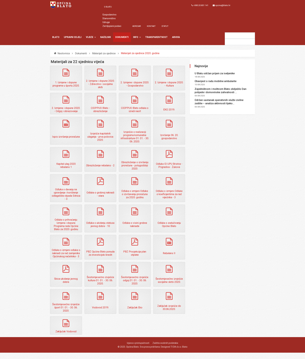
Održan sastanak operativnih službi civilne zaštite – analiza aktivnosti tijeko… (219, 102)
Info (135, 37)
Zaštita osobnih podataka (165, 343)
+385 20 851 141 (200, 5)
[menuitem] (109, 7)
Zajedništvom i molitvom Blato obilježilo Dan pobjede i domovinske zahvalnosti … (220, 90)
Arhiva (176, 37)
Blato (55, 37)
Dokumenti (122, 37)
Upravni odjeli (72, 37)
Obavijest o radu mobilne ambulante (215, 81)
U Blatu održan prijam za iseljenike (215, 73)
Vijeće (89, 37)
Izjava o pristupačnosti (138, 343)
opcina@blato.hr (222, 5)
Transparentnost (156, 37)
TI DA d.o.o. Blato (179, 347)
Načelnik (105, 37)
